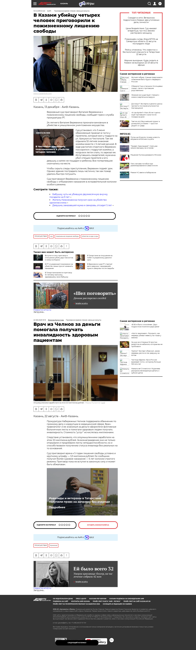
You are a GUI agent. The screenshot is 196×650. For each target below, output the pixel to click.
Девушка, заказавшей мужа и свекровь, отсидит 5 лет (82, 205)
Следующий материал (77, 643)
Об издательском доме (63, 599)
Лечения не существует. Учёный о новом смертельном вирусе (145, 96)
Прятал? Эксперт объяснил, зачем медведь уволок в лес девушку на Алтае (145, 353)
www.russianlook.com (42, 93)
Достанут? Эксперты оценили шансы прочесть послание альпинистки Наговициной (146, 106)
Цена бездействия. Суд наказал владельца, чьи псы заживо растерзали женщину (141, 30)
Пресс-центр (81, 599)
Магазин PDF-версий (97, 599)
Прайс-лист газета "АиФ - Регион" (106, 601)
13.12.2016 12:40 (39, 11)
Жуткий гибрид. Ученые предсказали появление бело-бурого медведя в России (146, 79)
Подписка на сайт (60, 601)
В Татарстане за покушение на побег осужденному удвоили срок (99, 258)
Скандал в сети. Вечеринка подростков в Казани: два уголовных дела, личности (141, 20)
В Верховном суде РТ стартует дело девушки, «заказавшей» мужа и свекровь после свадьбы (100, 266)
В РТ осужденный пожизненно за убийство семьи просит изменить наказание (59, 266)
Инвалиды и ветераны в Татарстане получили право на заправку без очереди (79, 500)
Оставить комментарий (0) (98, 525)
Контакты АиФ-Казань (80, 601)
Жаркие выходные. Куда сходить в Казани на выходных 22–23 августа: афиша (141, 62)
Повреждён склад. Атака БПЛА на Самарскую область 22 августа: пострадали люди (141, 41)
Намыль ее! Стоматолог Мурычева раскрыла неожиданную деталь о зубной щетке (145, 371)
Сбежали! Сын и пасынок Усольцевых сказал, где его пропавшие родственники (147, 88)
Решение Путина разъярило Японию (146, 155)
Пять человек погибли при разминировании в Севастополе (144, 165)
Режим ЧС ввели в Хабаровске (143, 173)
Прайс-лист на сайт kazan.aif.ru (137, 601)
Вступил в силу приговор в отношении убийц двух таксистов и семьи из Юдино (59, 258)
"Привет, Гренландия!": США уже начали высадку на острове (144, 147)
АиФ (103, 403)
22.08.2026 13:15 (39, 320)
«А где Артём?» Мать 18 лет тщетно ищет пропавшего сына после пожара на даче (145, 115)
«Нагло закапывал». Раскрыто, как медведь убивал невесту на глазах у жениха (146, 335)
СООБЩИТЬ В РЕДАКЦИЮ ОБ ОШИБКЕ (117, 604)
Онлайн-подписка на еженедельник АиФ (126, 599)
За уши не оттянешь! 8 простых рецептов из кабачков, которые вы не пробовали (146, 344)
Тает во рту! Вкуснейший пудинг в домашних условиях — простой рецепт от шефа (145, 123)
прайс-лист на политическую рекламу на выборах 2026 (76, 604)
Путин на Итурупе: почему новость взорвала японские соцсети (145, 138)
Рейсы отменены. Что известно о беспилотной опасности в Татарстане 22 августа (141, 52)
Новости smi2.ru (42, 310)
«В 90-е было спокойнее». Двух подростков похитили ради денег (145, 326)
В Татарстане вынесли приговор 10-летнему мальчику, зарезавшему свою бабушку (58, 275)
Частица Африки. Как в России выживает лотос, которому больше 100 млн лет (146, 362)
